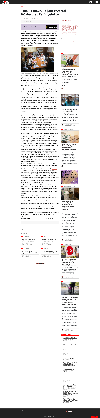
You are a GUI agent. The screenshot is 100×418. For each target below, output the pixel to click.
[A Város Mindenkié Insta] (69, 411)
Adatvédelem (24, 411)
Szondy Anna (65, 395)
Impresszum (24, 410)
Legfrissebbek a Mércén (66, 334)
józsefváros (39, 229)
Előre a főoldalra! (40, 263)
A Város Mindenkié (68, 124)
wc (46, 229)
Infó (53, 416)
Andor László (65, 353)
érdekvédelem (27, 229)
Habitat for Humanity (36, 179)
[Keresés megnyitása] (93, 3)
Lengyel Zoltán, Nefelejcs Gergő (69, 387)
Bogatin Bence (66, 359)
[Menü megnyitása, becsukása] (97, 2)
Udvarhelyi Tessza (24, 18)
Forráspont (65, 348)
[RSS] (71, 411)
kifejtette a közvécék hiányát (48, 114)
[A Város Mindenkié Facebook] (66, 411)
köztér (43, 229)
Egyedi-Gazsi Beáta (66, 380)
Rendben (94, 416)
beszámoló (33, 229)
